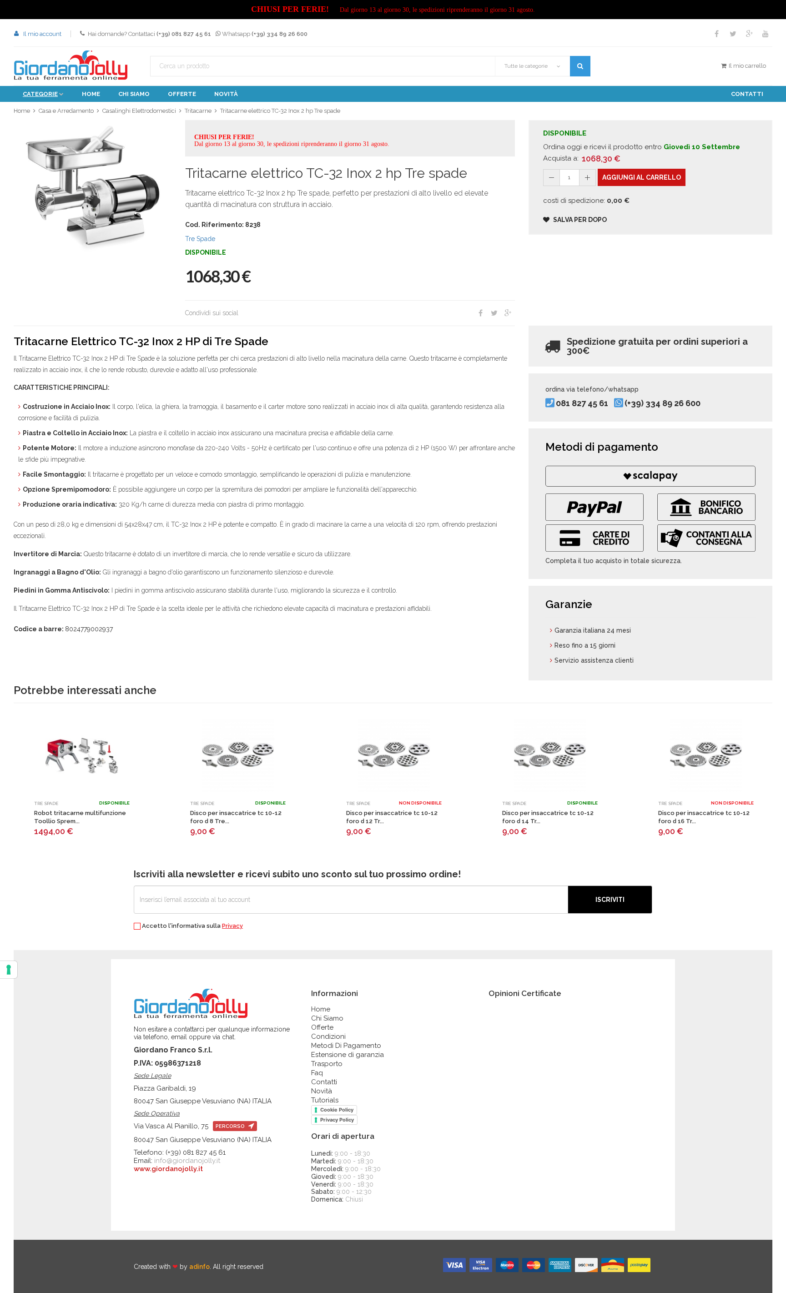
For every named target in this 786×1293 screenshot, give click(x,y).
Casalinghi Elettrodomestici (139, 110)
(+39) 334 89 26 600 (662, 403)
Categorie (40, 94)
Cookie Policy (336, 1110)
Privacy (232, 925)
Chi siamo (134, 94)
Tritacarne (198, 110)
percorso (231, 1126)
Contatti (747, 94)
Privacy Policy (337, 1120)
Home (91, 94)
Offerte (182, 94)
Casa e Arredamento (66, 110)
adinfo (199, 1266)
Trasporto (327, 1064)
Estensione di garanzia (347, 1055)
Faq (317, 1073)
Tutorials (324, 1100)
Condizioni (328, 1036)
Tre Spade (200, 238)
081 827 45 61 (582, 403)
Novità (226, 94)
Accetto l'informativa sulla (192, 926)
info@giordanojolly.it (187, 1161)
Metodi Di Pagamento (346, 1045)
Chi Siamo (327, 1018)
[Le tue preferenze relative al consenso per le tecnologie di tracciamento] (8, 969)
